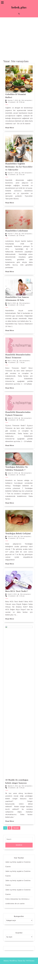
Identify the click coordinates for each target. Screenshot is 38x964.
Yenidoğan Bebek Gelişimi (18, 533)
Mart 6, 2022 (12, 303)
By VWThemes (28, 961)
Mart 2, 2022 (12, 360)
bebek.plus (19, 7)
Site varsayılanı (26, 100)
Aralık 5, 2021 (12, 594)
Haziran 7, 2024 (13, 100)
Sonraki (16, 828)
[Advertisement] (19, 37)
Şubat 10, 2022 (12, 473)
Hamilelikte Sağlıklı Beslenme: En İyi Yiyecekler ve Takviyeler (19, 167)
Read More (9, 127)
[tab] (2, 2)
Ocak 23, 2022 (12, 536)
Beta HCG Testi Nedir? (16, 591)
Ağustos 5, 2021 (13, 786)
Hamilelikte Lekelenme (16, 231)
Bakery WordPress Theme (13, 961)
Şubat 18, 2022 (12, 418)
